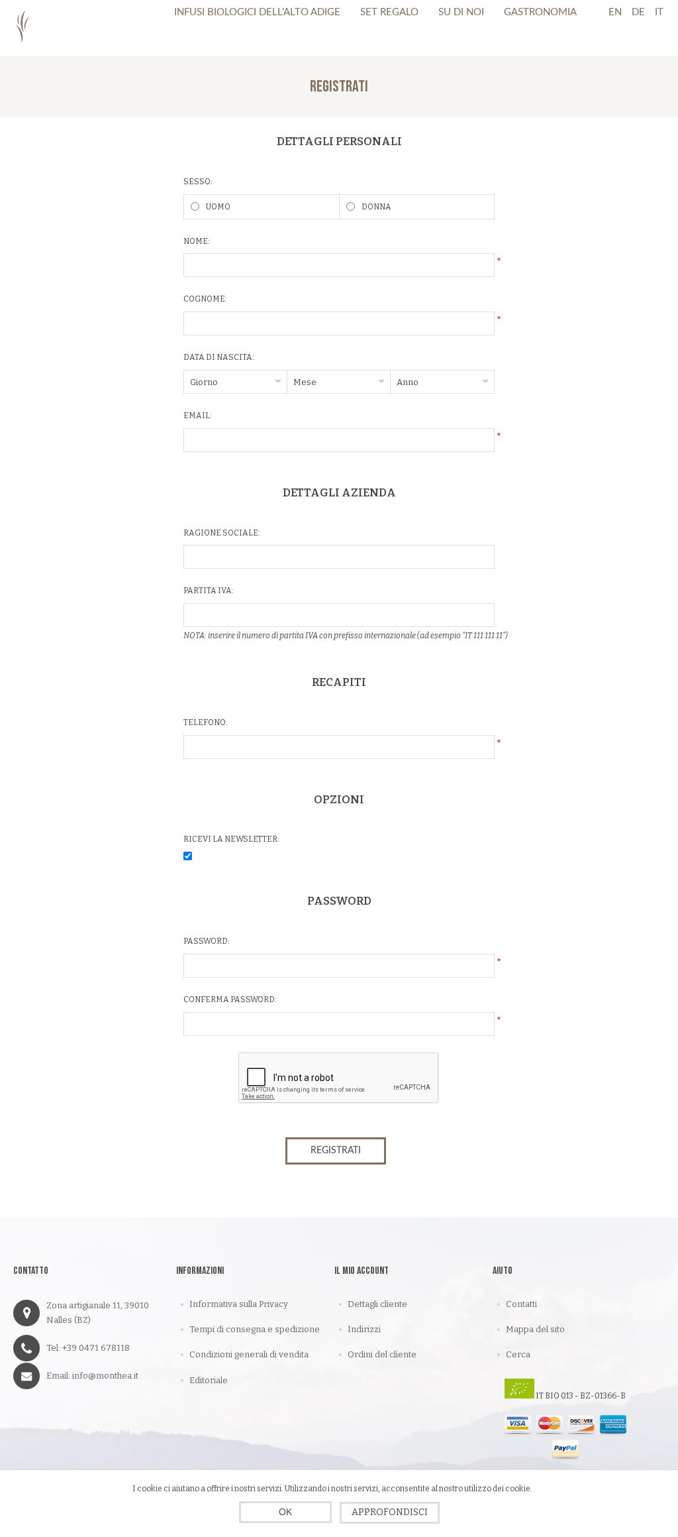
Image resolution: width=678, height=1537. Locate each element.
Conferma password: (230, 999)
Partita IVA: (208, 590)
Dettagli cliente (377, 1304)
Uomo (218, 206)
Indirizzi (364, 1329)
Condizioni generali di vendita (249, 1354)
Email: (197, 415)
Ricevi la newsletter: (231, 839)
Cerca (518, 1354)
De (638, 12)
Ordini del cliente (382, 1354)
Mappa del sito (535, 1329)
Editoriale (208, 1380)
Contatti (521, 1304)
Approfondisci (390, 1512)
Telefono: (205, 722)
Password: (206, 941)
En (615, 12)
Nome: (196, 241)
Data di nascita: (218, 357)
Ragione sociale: (221, 533)
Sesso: (198, 181)
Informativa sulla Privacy (238, 1304)
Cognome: (205, 299)
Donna (376, 206)
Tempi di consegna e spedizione (254, 1329)
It (659, 12)
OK (285, 1512)
